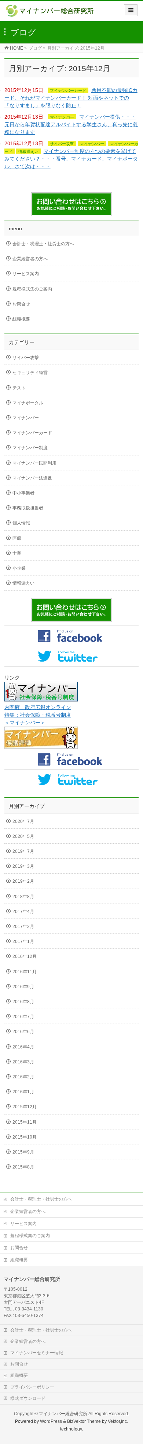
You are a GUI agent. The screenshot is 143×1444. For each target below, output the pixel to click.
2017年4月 (23, 911)
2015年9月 (23, 1152)
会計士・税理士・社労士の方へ (43, 243)
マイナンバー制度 (30, 447)
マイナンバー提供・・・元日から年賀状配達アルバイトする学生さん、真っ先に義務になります (71, 124)
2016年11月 (24, 971)
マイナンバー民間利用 (34, 463)
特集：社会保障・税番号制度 (37, 715)
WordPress (51, 1421)
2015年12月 (24, 1106)
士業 (16, 553)
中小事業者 (23, 493)
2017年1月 (23, 941)
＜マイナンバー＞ (24, 722)
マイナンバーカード (68, 90)
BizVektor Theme (84, 1421)
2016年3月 (23, 1061)
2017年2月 (23, 926)
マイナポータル (27, 402)
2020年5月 (23, 836)
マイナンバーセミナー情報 (36, 1352)
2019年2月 (23, 881)
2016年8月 (23, 1001)
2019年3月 (23, 866)
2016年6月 (23, 1031)
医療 (16, 538)
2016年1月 (23, 1091)
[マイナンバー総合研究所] (50, 13)
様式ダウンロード (27, 1398)
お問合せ (21, 304)
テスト (19, 387)
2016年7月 (23, 1016)
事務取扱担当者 (27, 508)
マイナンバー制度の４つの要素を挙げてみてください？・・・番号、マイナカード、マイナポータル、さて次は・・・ (71, 158)
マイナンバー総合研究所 (63, 1413)
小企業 (19, 568)
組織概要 (21, 318)
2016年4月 (23, 1047)
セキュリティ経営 (30, 372)
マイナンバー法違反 (32, 478)
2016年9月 (23, 986)
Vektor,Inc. (118, 1421)
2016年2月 (23, 1076)
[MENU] (131, 10)
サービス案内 (25, 273)
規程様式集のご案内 (32, 289)
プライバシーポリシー (32, 1387)
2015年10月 (24, 1137)
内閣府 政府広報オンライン (37, 707)
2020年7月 (23, 821)
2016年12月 (24, 956)
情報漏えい (28, 151)
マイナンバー (62, 117)
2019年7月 (23, 851)
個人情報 (21, 522)
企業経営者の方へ (30, 258)
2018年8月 (23, 896)
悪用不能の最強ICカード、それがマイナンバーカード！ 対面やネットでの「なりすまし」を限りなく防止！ (71, 97)
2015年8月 (23, 1167)
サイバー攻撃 (62, 144)
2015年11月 (24, 1122)
